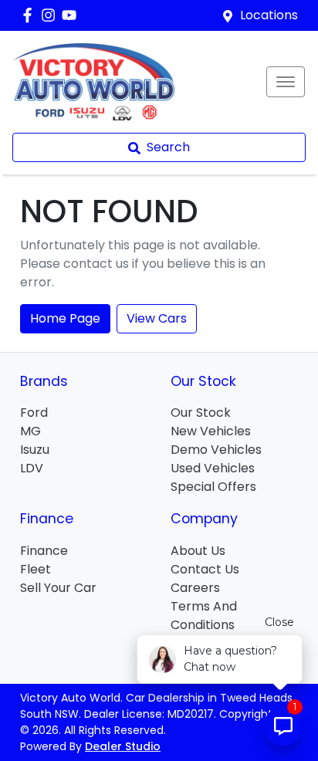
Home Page (65, 318)
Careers (195, 588)
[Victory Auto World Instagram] (51, 15)
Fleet (35, 569)
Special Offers (213, 486)
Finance (44, 551)
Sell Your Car (58, 588)
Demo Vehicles (216, 449)
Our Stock (201, 412)
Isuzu (34, 449)
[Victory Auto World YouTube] (72, 15)
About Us (198, 551)
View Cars (157, 318)
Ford (34, 412)
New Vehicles (211, 431)
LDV (31, 468)
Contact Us (205, 569)
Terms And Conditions (204, 615)
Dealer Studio (123, 746)
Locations (269, 15)
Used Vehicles (213, 468)
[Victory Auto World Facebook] (30, 15)
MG (30, 431)
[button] (285, 81)
